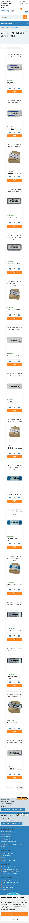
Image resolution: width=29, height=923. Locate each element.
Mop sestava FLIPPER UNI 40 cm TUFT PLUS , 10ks (14, 237)
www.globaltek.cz (8, 887)
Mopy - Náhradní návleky (8, 27)
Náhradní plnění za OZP (9, 867)
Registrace (25, 3)
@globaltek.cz (12, 841)
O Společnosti (7, 880)
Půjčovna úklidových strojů (10, 869)
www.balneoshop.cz (8, 889)
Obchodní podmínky (8, 858)
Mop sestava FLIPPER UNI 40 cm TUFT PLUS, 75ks (14, 283)
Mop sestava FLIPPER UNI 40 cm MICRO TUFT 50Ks (14, 558)
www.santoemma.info (9, 885)
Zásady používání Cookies (10, 882)
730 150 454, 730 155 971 (11, 844)
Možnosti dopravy (8, 853)
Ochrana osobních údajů (9, 860)
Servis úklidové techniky (10, 873)
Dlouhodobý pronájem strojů (11, 871)
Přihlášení (24, 1)
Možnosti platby (7, 855)
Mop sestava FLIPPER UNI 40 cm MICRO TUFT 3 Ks (14, 468)
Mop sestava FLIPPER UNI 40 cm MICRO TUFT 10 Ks (14, 512)
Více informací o (13, 809)
